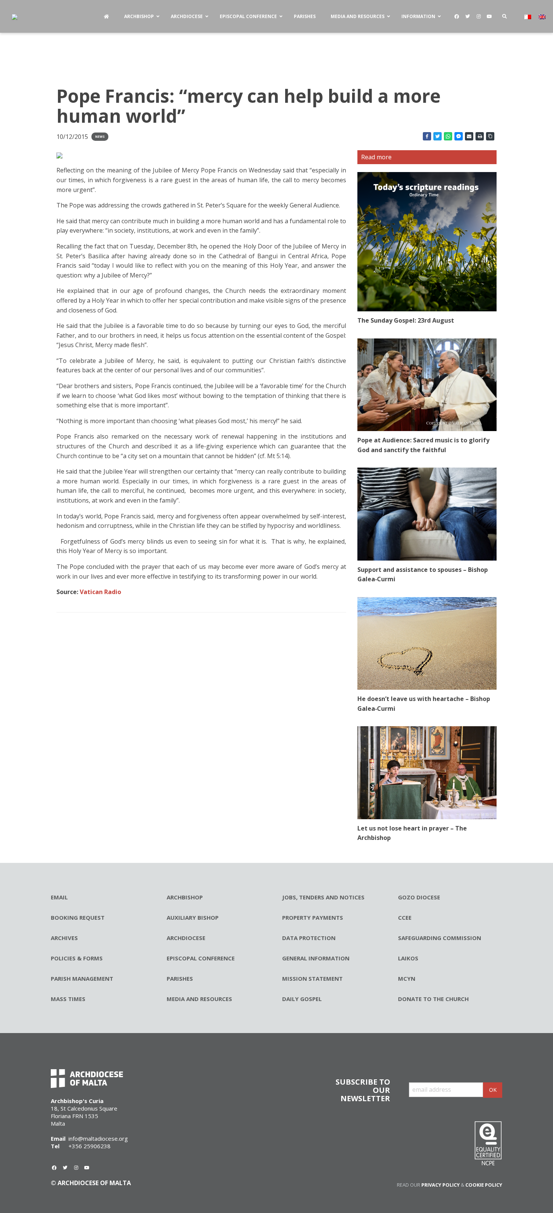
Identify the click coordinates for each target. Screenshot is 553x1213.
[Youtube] (489, 16)
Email (59, 897)
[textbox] (201, 381)
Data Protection (309, 938)
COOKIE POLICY (483, 1184)
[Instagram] (478, 16)
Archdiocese (186, 938)
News (100, 136)
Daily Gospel (302, 999)
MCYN (406, 978)
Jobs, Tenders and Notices (323, 897)
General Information (315, 958)
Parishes (180, 978)
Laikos (408, 958)
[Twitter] (467, 16)
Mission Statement (312, 978)
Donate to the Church (433, 999)
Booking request (78, 917)
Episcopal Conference (201, 958)
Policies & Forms (77, 958)
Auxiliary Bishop (193, 917)
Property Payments (312, 917)
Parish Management (82, 978)
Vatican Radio (99, 592)
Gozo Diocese (419, 897)
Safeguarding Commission (439, 938)
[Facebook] (456, 16)
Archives (64, 938)
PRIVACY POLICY (440, 1184)
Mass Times (68, 999)
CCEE (405, 917)
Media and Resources (199, 999)
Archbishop (185, 897)
